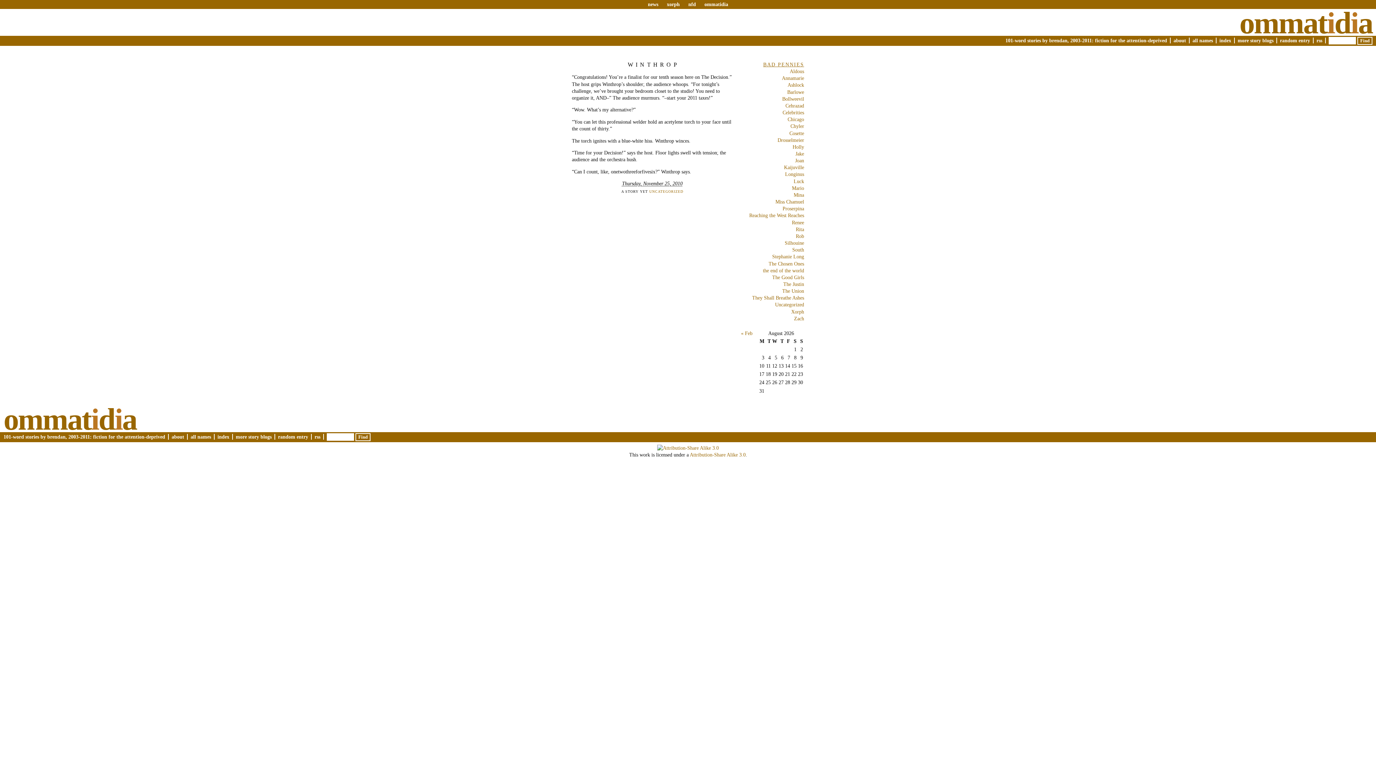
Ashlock (796, 85)
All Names (1203, 40)
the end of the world (783, 270)
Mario (798, 188)
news (653, 4)
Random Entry (1295, 40)
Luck (799, 181)
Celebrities (793, 112)
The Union (793, 291)
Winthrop (653, 65)
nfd (692, 4)
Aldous (797, 71)
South (798, 250)
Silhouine (794, 243)
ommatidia (716, 4)
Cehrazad (794, 106)
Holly (798, 147)
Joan (799, 160)
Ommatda (1305, 23)
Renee (798, 222)
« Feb (746, 333)
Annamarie (793, 78)
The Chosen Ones (786, 264)
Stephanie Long (788, 256)
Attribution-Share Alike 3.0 (718, 455)
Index (1225, 40)
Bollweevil (793, 99)
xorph (673, 4)
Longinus (794, 174)
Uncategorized (666, 192)
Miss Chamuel (789, 202)
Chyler (797, 126)
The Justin (793, 284)
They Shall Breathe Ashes (778, 298)
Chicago (796, 119)
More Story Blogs (1256, 40)
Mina (799, 195)
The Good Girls (788, 277)
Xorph (797, 312)
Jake (800, 154)
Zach (799, 318)
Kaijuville (794, 167)
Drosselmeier (791, 140)
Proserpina (793, 208)
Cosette (796, 133)
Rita (800, 229)
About (1180, 40)
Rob (800, 236)
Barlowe (795, 92)
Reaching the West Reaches (776, 215)
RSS (1319, 40)
